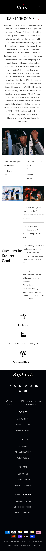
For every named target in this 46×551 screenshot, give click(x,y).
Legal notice (37, 545)
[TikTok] (25, 386)
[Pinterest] (20, 391)
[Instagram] (20, 386)
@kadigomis (9, 165)
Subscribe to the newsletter (33, 403)
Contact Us (23, 474)
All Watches (23, 419)
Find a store (11, 403)
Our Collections (23, 425)
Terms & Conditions (23, 513)
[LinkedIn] (36, 386)
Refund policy (26, 542)
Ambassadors (23, 458)
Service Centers (23, 480)
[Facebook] (9, 386)
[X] (15, 386)
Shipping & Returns (23, 501)
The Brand (23, 446)
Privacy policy (37, 542)
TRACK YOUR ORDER (23, 485)
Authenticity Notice (23, 507)
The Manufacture (23, 452)
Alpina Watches (14, 541)
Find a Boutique (23, 430)
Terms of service (13, 545)
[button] (5, 7)
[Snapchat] (31, 386)
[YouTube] (25, 391)
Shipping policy (26, 545)
